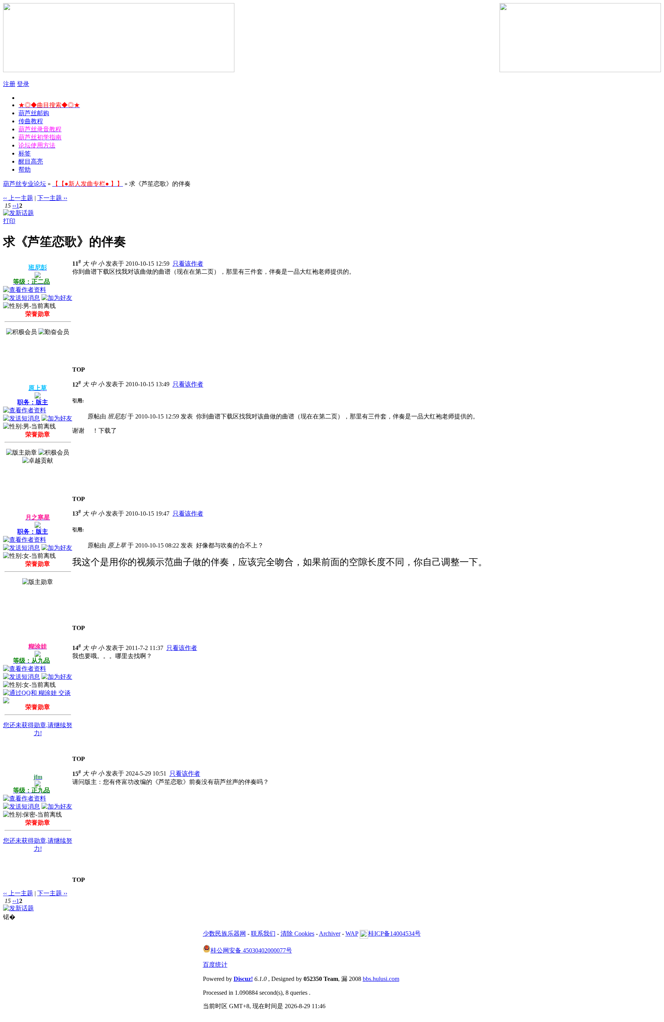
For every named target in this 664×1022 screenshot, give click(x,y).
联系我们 (263, 933)
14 (76, 648)
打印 (9, 221)
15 (76, 774)
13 (76, 513)
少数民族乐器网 (224, 933)
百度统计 (215, 964)
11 (76, 263)
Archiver (329, 933)
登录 (23, 84)
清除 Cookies (297, 933)
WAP (351, 933)
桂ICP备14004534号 (394, 933)
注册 (9, 84)
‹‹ (14, 205)
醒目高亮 (30, 161)
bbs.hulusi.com (381, 979)
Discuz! (243, 979)
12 (76, 384)
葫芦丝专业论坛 (24, 183)
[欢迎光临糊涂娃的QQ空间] (6, 701)
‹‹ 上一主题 (18, 198)
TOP (78, 369)
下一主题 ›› (52, 198)
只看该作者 (188, 263)
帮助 (24, 169)
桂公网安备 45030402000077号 (251, 950)
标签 (24, 153)
